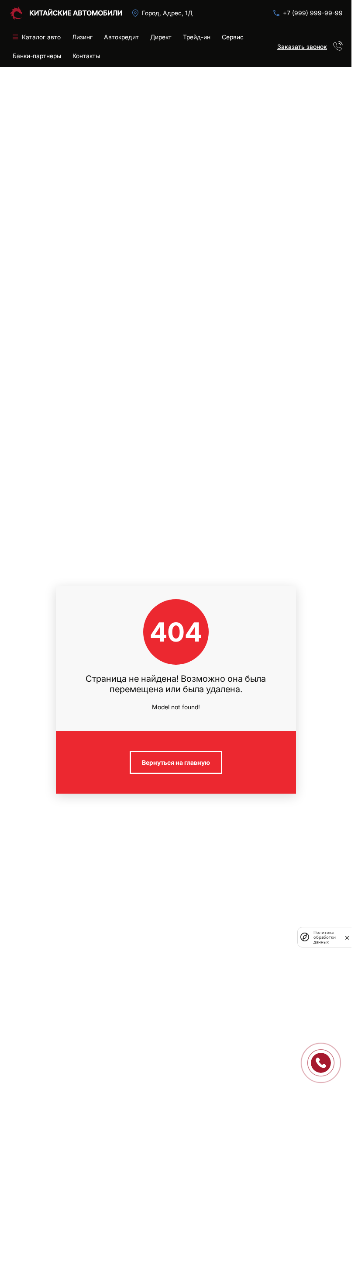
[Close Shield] (347, 937)
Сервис (233, 37)
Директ (161, 37)
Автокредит (121, 37)
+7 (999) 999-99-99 (313, 13)
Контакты (86, 55)
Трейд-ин (196, 37)
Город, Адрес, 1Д (167, 13)
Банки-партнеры (37, 55)
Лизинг (82, 37)
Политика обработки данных (324, 937)
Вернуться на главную (176, 762)
